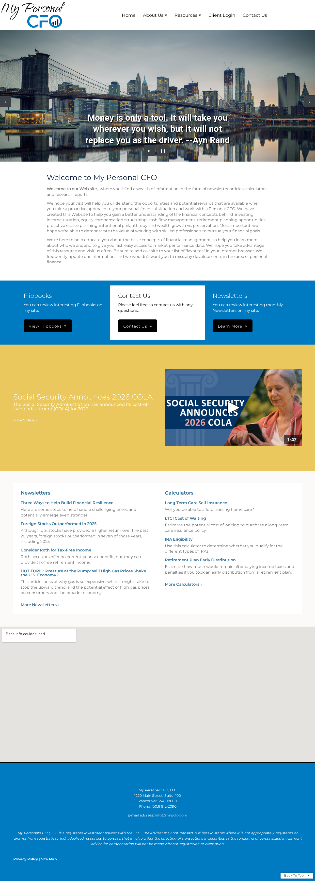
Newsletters (35, 493)
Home (129, 15)
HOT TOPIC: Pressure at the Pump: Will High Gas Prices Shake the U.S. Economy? (83, 573)
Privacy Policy (25, 859)
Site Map (49, 859)
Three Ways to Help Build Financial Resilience (67, 502)
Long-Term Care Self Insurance (196, 502)
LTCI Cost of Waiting (185, 518)
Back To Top (294, 875)
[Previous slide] (5, 101)
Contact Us (255, 15)
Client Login (221, 15)
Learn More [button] (230, 326)
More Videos (25, 420)
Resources (185, 15)
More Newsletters (40, 604)
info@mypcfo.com (171, 815)
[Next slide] (309, 101)
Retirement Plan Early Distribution (200, 560)
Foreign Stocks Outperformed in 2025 (58, 523)
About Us (153, 15)
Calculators (179, 493)
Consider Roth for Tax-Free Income (56, 550)
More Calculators (184, 584)
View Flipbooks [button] (45, 326)
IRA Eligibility (178, 539)
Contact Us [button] (135, 326)
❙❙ (163, 150)
